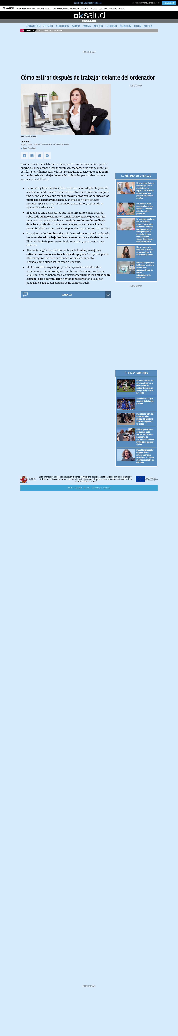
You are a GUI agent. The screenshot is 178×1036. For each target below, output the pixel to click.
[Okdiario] (89, 15)
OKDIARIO (25, 141)
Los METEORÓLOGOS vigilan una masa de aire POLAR (36, 9)
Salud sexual (111, 26)
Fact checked (29, 148)
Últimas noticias (33, 26)
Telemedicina (125, 26)
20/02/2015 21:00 (29, 144)
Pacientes (76, 26)
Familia (137, 26)
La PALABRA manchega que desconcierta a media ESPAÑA (113, 9)
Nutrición (98, 26)
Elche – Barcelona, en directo (51, 30)
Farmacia (87, 26)
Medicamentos (62, 26)
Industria (148, 26)
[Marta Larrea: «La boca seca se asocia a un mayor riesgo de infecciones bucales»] (126, 252)
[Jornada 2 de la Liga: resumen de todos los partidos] (126, 403)
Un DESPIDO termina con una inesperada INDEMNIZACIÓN (76, 9)
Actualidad (48, 26)
